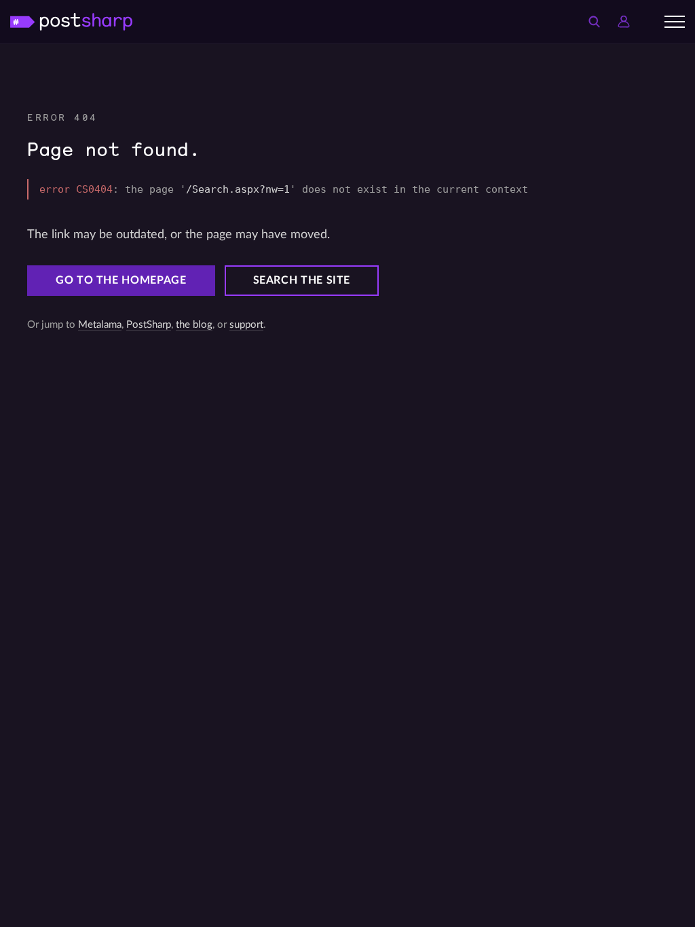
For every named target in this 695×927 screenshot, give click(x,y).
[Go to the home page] (71, 21)
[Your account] (623, 21)
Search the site (302, 280)
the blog (194, 325)
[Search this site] (593, 21)
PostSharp (148, 325)
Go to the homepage (121, 280)
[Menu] (674, 22)
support (246, 325)
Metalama (99, 325)
